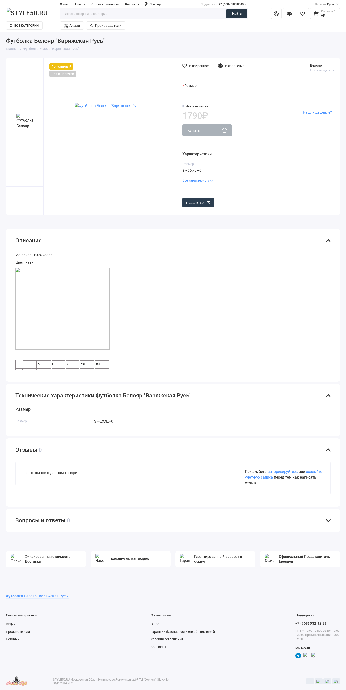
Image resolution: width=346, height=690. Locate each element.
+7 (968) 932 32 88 (222, 4)
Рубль (325, 4)
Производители (108, 26)
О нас (155, 624)
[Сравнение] (289, 13)
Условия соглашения (167, 639)
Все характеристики (197, 180)
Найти (237, 14)
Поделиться (195, 203)
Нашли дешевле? (317, 112)
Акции (74, 26)
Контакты (132, 4)
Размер (191, 85)
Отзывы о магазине (105, 4)
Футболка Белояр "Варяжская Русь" (37, 596)
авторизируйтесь (283, 471)
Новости (79, 4)
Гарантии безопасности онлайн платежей (183, 632)
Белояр (316, 65)
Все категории (26, 25)
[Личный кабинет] (276, 13)
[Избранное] (302, 13)
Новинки (13, 639)
